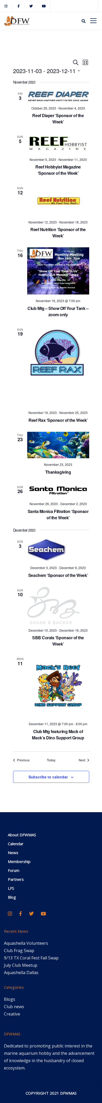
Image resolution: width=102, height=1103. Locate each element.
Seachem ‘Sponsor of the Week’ (58, 575)
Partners (16, 879)
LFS (11, 888)
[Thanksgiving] (58, 445)
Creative (12, 1014)
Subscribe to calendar (48, 776)
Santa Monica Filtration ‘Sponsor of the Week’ (58, 514)
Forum (13, 870)
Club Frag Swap (19, 950)
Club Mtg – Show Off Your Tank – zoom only (57, 311)
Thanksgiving (58, 472)
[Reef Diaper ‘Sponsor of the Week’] (58, 96)
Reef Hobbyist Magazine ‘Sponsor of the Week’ (58, 170)
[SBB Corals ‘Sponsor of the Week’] (58, 605)
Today (51, 760)
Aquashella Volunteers (26, 943)
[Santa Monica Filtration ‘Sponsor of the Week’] (58, 491)
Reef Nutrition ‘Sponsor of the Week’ (58, 232)
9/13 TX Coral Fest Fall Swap (31, 958)
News (13, 852)
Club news (14, 1006)
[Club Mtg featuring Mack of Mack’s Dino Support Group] (58, 687)
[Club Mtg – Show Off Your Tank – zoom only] (58, 270)
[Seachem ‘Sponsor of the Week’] (58, 549)
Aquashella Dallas (21, 972)
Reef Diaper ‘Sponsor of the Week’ (58, 118)
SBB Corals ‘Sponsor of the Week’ (58, 641)
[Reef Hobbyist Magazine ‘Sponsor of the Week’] (58, 143)
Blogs (9, 999)
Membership (19, 861)
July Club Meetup (20, 965)
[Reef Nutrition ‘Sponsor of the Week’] (58, 200)
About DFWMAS (22, 834)
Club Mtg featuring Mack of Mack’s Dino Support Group (58, 734)
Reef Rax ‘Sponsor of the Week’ (58, 420)
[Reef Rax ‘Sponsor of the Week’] (58, 366)
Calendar (16, 843)
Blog (12, 897)
